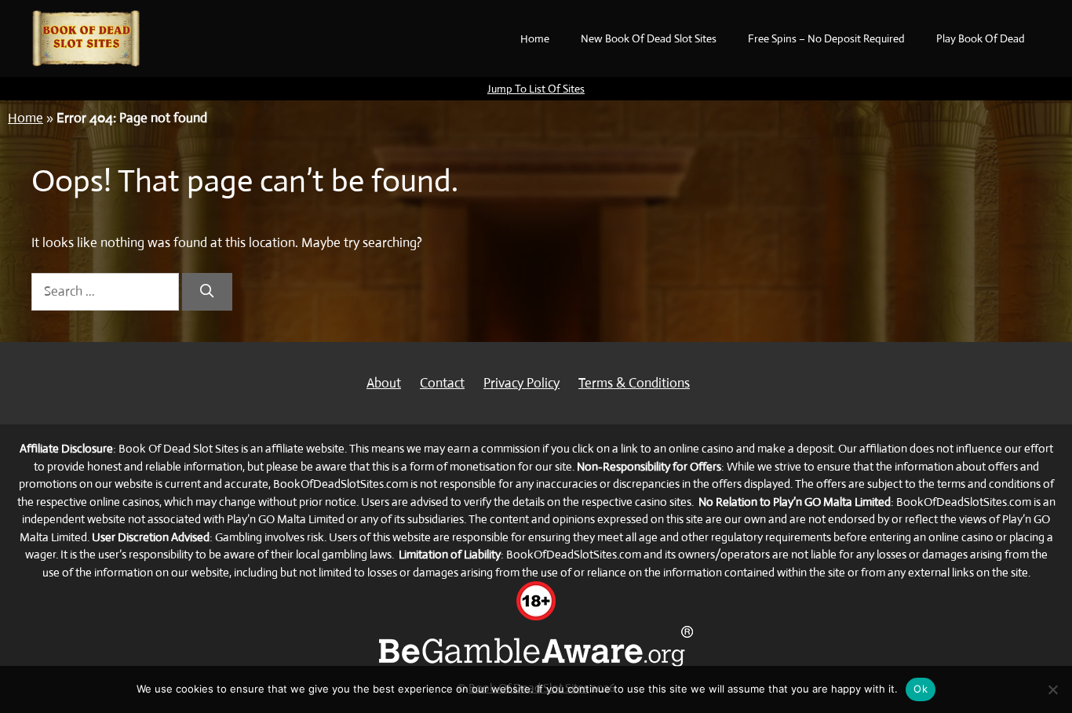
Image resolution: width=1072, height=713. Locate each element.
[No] (1052, 689)
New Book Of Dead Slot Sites (648, 38)
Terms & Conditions (634, 383)
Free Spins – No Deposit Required (826, 38)
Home (534, 38)
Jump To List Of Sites (536, 89)
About (383, 383)
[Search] (207, 292)
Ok (920, 688)
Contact (442, 383)
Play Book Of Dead (980, 38)
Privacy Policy (521, 383)
